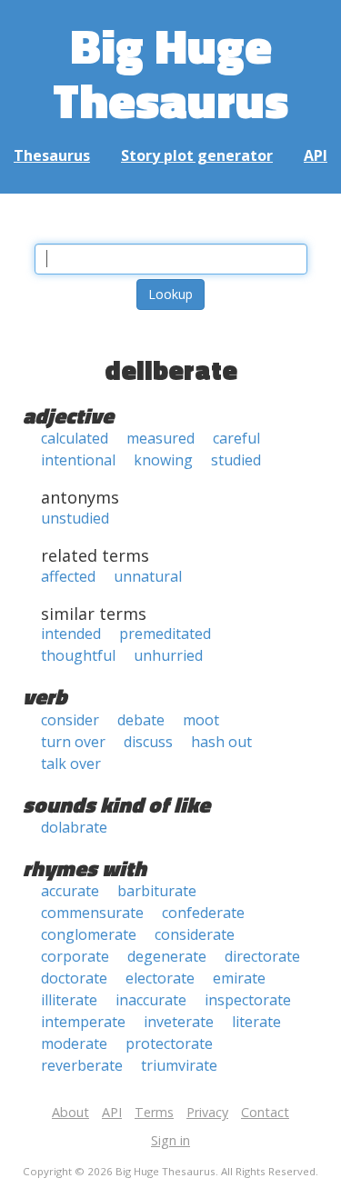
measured (160, 438)
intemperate (83, 1022)
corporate (75, 956)
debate (141, 720)
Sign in (170, 1140)
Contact (265, 1112)
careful (236, 438)
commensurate (92, 913)
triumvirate (179, 1065)
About (70, 1112)
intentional (78, 460)
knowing (163, 460)
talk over (71, 764)
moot (201, 720)
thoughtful (78, 655)
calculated (74, 438)
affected (68, 576)
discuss (148, 742)
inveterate (179, 1022)
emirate (239, 978)
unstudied (75, 518)
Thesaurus (52, 155)
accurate (70, 891)
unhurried (168, 655)
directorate (262, 956)
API (315, 155)
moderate (74, 1043)
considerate (195, 934)
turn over (73, 742)
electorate (160, 978)
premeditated (165, 634)
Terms (154, 1112)
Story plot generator (197, 155)
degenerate (166, 956)
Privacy (207, 1112)
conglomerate (88, 934)
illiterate (69, 1000)
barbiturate (156, 891)
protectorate (169, 1043)
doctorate (74, 978)
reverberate (82, 1065)
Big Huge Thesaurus (170, 72)
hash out (221, 742)
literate (256, 1022)
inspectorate (248, 1000)
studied (236, 460)
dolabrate (74, 827)
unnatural (148, 576)
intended (71, 634)
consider (70, 720)
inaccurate (150, 1000)
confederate (203, 913)
